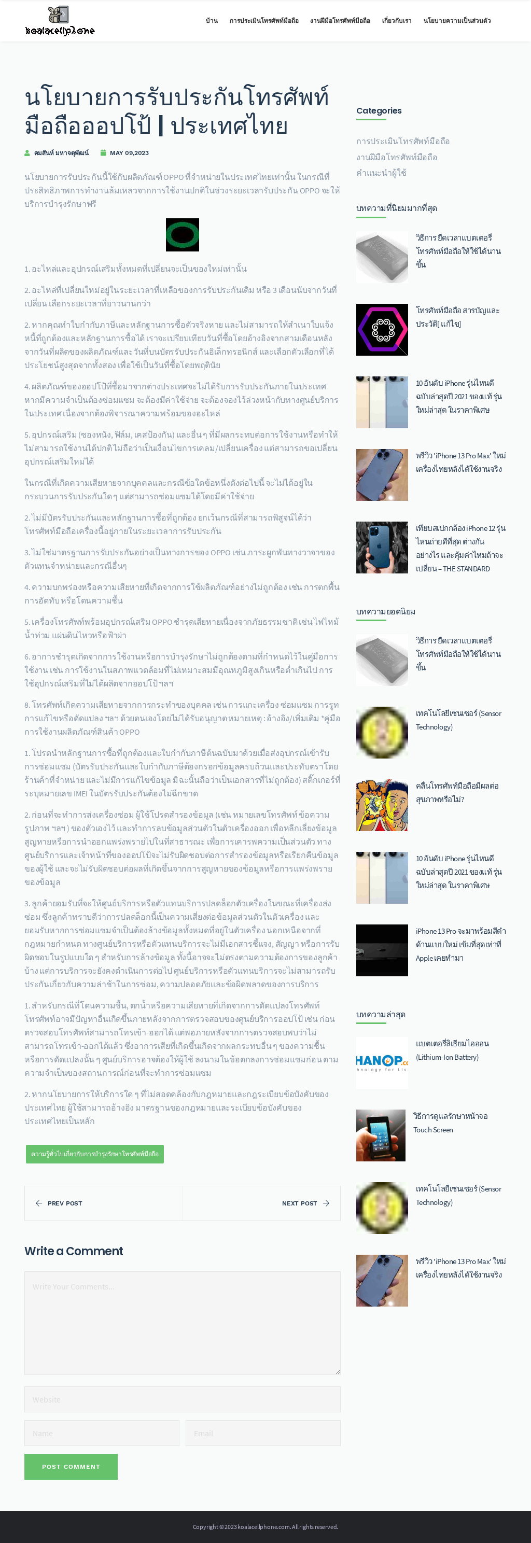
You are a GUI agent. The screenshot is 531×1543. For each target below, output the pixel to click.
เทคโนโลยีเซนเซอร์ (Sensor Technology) (458, 720)
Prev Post (65, 1203)
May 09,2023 (129, 153)
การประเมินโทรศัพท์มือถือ (264, 20)
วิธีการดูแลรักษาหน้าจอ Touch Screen (450, 1122)
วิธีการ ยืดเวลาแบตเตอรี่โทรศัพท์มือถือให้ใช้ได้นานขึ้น (458, 251)
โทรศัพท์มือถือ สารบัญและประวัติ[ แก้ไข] (458, 317)
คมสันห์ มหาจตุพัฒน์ (61, 153)
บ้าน (212, 20)
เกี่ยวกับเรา (397, 20)
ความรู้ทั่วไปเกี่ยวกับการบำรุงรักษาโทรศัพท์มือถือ (95, 1154)
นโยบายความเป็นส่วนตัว (457, 20)
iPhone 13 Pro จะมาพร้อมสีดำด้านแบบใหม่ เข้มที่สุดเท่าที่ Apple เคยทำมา (461, 944)
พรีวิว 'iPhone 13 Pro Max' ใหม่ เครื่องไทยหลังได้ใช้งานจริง (461, 462)
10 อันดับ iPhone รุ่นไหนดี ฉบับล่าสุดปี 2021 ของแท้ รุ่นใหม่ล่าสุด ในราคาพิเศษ (459, 396)
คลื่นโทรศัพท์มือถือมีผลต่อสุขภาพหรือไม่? (457, 792)
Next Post (299, 1203)
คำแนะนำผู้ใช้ (381, 172)
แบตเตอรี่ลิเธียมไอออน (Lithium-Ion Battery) (452, 1050)
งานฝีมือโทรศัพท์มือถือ (340, 20)
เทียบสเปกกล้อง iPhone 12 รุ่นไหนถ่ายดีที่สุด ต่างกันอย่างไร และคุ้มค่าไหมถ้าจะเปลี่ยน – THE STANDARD (461, 548)
